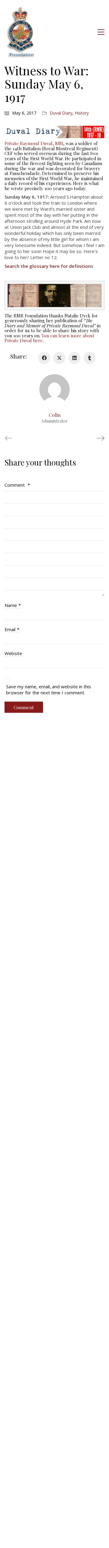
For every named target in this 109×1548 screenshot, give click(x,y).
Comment (17, 485)
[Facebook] (44, 358)
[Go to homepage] (21, 32)
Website (13, 653)
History (82, 113)
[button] (100, 32)
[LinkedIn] (74, 358)
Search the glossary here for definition (48, 266)
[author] (54, 389)
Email (12, 629)
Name (13, 605)
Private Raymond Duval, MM (34, 143)
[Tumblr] (90, 358)
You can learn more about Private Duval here (49, 338)
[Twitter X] (59, 358)
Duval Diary (61, 113)
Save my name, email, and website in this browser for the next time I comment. (48, 689)
